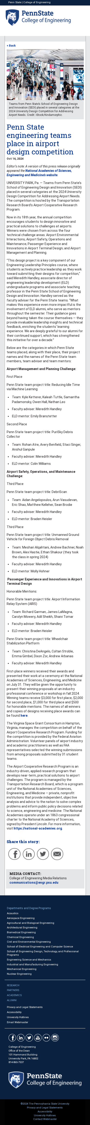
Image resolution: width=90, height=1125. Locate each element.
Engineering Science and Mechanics (29, 959)
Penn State (14, 2)
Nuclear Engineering (19, 973)
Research (13, 985)
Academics (14, 995)
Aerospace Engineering (21, 918)
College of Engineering (37, 2)
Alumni (12, 1000)
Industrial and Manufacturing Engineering (32, 964)
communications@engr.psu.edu (33, 882)
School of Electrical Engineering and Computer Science (40, 946)
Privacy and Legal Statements (25, 1007)
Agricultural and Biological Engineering (30, 923)
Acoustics (12, 913)
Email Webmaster (17, 1022)
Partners (13, 990)
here (24, 715)
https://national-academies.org (38, 828)
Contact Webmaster (45, 1119)
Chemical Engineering (20, 937)
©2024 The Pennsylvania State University (45, 1103)
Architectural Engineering (22, 927)
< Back (11, 45)
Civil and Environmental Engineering (29, 941)
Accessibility (14, 1012)
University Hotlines (18, 1017)
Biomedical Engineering (21, 932)
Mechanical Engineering (21, 969)
